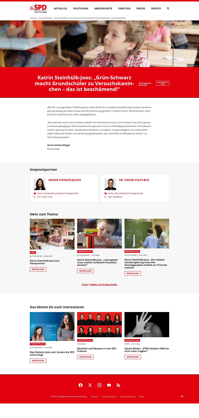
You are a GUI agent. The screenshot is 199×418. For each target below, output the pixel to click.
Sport (127, 344)
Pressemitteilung (163, 83)
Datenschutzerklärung (127, 397)
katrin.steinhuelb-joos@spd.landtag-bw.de (57, 193)
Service (156, 8)
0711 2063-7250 (44, 197)
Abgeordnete (103, 8)
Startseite (33, 18)
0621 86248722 (115, 197)
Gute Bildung (145, 83)
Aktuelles (60, 8)
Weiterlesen (38, 269)
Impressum (95, 397)
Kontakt (141, 397)
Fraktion (124, 8)
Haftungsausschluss (109, 397)
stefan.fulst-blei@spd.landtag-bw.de (125, 193)
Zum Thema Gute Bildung (99, 284)
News (33, 253)
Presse (140, 8)
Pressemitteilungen (45, 18)
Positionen (80, 8)
